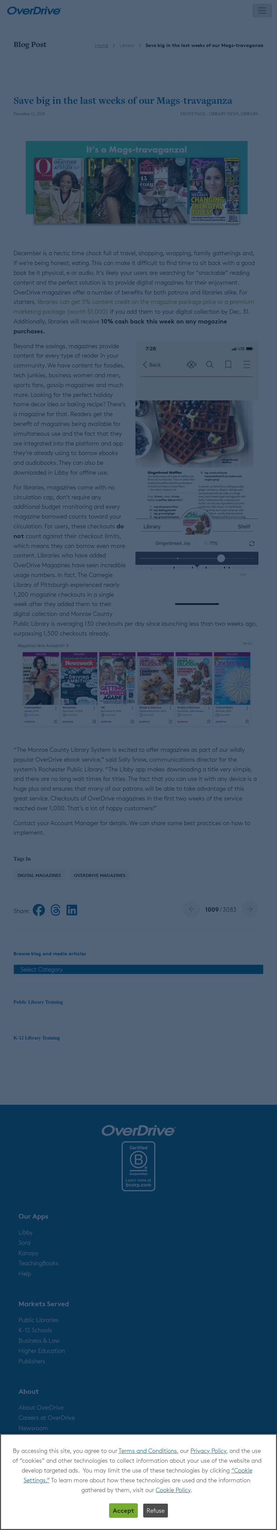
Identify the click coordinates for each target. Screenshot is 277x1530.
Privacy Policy (208, 1450)
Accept (123, 1510)
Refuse (156, 1510)
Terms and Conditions (148, 1450)
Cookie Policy (173, 1489)
